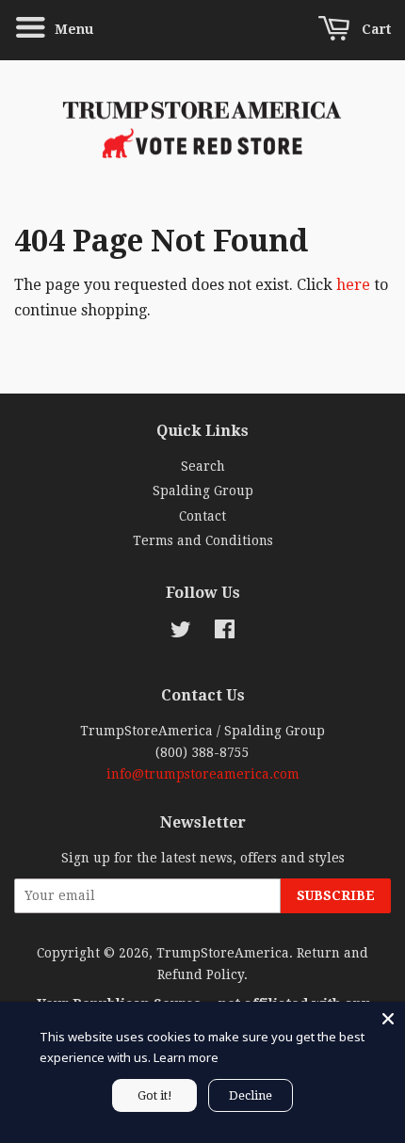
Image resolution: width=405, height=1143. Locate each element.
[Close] (388, 1018)
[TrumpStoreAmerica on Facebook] (224, 632)
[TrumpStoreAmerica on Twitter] (180, 632)
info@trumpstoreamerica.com (203, 773)
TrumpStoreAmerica (222, 952)
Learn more (186, 1057)
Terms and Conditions (203, 540)
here (353, 285)
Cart (374, 29)
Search (203, 466)
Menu (72, 29)
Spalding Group (203, 490)
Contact (202, 515)
